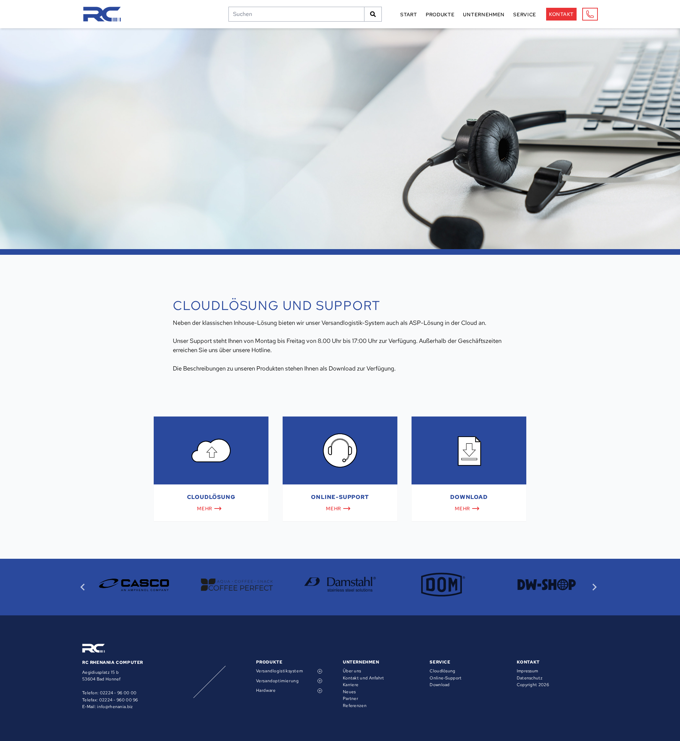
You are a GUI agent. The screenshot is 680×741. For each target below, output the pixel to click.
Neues (349, 692)
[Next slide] (594, 587)
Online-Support (445, 678)
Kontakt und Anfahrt (363, 678)
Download (439, 685)
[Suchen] (373, 14)
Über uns (352, 671)
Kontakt (561, 14)
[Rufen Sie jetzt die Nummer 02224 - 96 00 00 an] (590, 14)
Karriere (350, 685)
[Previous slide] (83, 587)
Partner (350, 698)
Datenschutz (530, 678)
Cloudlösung (442, 671)
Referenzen (355, 705)
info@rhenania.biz (115, 707)
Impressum (527, 671)
